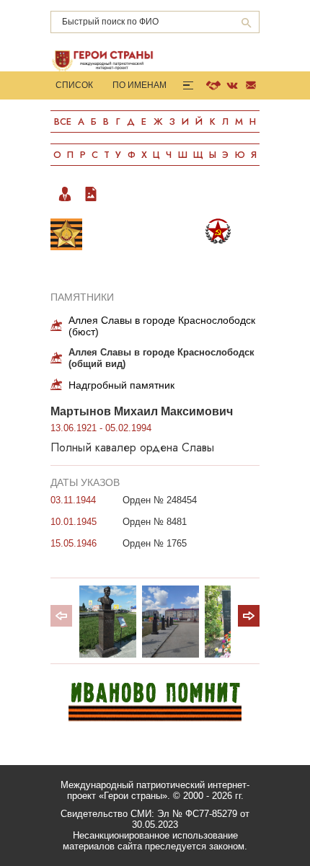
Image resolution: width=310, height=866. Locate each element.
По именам (139, 85)
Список (74, 85)
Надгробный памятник (121, 385)
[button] (249, 616)
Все (62, 121)
